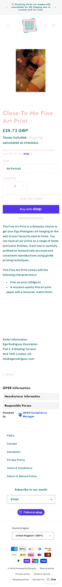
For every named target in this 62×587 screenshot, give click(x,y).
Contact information (43, 579)
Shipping (35, 137)
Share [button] (10, 374)
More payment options (31, 218)
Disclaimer (13, 452)
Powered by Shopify (26, 568)
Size (6, 161)
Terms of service (42, 574)
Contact (12, 443)
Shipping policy (21, 579)
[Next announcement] (55, 7)
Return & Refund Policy (22, 476)
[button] (7, 26)
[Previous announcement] (6, 7)
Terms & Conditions (19, 468)
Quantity (9, 178)
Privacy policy (23, 574)
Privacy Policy (16, 460)
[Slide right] (39, 105)
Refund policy (47, 568)
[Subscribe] (51, 499)
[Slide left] (23, 105)
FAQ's (10, 435)
